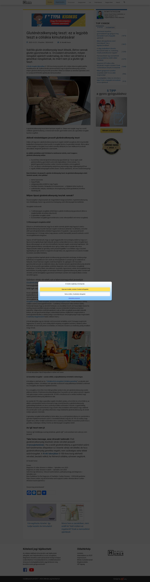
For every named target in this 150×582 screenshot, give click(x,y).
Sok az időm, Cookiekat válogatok (75, 294)
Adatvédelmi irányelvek (74, 298)
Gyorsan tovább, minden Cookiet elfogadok (75, 289)
